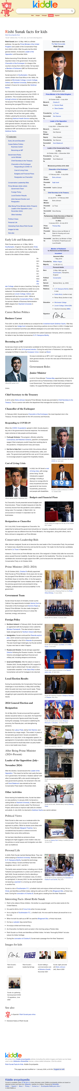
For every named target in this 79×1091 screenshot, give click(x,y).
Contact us (35, 1086)
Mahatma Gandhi (45, 969)
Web (32, 15)
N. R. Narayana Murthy (61, 289)
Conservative (57, 278)
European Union (33, 352)
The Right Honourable (58, 44)
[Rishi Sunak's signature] (59, 315)
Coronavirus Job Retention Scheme (19, 439)
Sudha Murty (58, 294)
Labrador (16, 922)
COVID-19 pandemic (19, 428)
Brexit (48, 352)
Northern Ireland (28, 632)
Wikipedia (28, 1084)
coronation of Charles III (25, 893)
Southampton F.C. (23, 888)
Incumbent (58, 253)
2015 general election (29, 349)
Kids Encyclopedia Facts (12, 35)
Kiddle (7, 1086)
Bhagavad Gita (58, 891)
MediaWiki (55, 1084)
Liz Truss (56, 113)
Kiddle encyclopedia (23, 1059)
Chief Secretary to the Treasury (58, 193)
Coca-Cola (27, 909)
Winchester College (60, 302)
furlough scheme (11, 99)
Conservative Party (26, 299)
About (21, 1086)
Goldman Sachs (10, 131)
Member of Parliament (58, 249)
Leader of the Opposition (58, 121)
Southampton (57, 272)
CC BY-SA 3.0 (26, 1082)
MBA (68, 309)
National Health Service (21, 118)
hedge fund (21, 326)
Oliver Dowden (58, 108)
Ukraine (9, 652)
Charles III (56, 102)
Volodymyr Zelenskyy (68, 695)
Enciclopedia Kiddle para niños (50, 1086)
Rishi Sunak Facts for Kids (14, 1064)
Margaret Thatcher (26, 828)
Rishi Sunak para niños (27, 1014)
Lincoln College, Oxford (61, 305)
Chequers (48, 697)
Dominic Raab (58, 105)
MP (58, 49)
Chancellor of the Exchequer (58, 169)
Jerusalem (55, 723)
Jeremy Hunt (34, 603)
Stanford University (19, 82)
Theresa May (56, 226)
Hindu (36, 247)
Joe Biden (61, 644)
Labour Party (19, 730)
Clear (68, 11)
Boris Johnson (56, 177)
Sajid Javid (55, 182)
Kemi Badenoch (58, 143)
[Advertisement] (39, 23)
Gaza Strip (30, 669)
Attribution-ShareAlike (20, 1061)
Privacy (27, 1086)
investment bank (48, 323)
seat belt (18, 882)
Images (38, 15)
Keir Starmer (57, 116)
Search (72, 11)
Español (57, 15)
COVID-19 (54, 461)
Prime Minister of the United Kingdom (58, 94)
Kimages (44, 15)
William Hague (57, 261)
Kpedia (51, 15)
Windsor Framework (13, 629)
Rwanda (29, 640)
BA (70, 305)
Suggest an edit (59, 1069)
